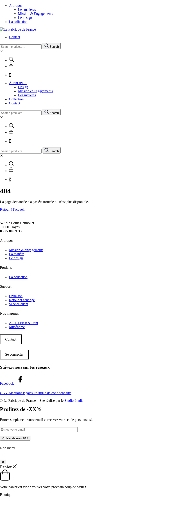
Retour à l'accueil (12, 209)
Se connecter (14, 354)
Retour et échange (22, 300)
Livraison (16, 296)
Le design (25, 18)
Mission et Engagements (35, 91)
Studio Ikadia (73, 400)
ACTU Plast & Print (23, 323)
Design (23, 87)
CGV (4, 393)
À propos (15, 5)
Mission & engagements (26, 250)
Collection (16, 99)
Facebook (7, 383)
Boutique (6, 495)
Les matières (27, 9)
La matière (16, 254)
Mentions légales (21, 393)
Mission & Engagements (35, 14)
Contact (14, 37)
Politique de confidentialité (52, 393)
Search (54, 46)
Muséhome (17, 327)
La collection (18, 22)
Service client (18, 304)
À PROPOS (18, 83)
